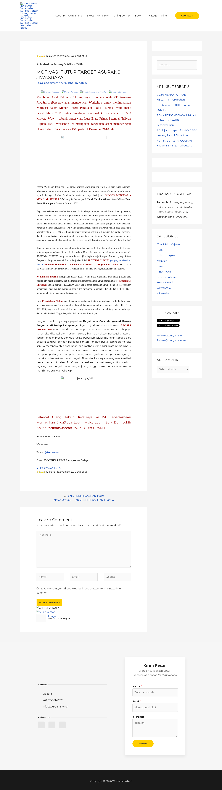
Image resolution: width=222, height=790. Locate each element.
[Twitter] (41, 725)
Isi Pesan (139, 716)
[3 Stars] (41, 56)
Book (138, 15)
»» (188, 216)
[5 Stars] (45, 56)
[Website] (117, 577)
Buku (160, 249)
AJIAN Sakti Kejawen (169, 244)
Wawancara (164, 288)
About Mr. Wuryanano (68, 15)
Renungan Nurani (168, 277)
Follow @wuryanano (169, 335)
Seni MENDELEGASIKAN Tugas (85, 496)
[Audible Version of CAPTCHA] (46, 612)
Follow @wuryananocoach (173, 340)
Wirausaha (66, 82)
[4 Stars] (43, 56)
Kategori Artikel (158, 15)
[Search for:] (177, 65)
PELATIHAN (164, 271)
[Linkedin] (51, 725)
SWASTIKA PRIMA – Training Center (108, 15)
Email (136, 701)
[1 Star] (37, 56)
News (160, 266)
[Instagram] (62, 725)
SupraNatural (165, 282)
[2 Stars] (39, 56)
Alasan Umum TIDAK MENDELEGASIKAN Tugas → (83, 500)
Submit (143, 743)
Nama (137, 686)
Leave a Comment (47, 82)
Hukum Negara (166, 255)
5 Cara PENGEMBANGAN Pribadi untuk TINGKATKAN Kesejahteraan (176, 120)
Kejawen (162, 260)
